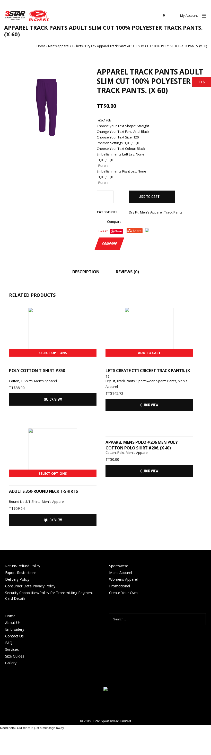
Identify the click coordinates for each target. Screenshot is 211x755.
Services (12, 649)
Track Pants (173, 212)
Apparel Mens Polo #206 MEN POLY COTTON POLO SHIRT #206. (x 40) (142, 445)
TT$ (198, 81)
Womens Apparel (123, 579)
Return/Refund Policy (22, 565)
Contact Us (14, 636)
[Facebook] (105, 705)
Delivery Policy (17, 579)
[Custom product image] (47, 105)
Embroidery (14, 629)
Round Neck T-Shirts (24, 501)
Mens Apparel (120, 572)
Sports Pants (166, 381)
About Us (13, 622)
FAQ (8, 642)
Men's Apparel (58, 46)
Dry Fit (89, 46)
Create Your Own (123, 592)
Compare (114, 221)
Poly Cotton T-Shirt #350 (37, 370)
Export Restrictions (21, 572)
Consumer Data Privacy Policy (30, 586)
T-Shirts (77, 46)
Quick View (53, 399)
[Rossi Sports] (105, 689)
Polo (120, 452)
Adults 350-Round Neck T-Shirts (43, 491)
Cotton (14, 381)
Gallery (10, 662)
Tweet (103, 231)
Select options (53, 352)
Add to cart (149, 197)
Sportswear (145, 381)
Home (41, 46)
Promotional (119, 586)
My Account (189, 15)
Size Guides (14, 656)
